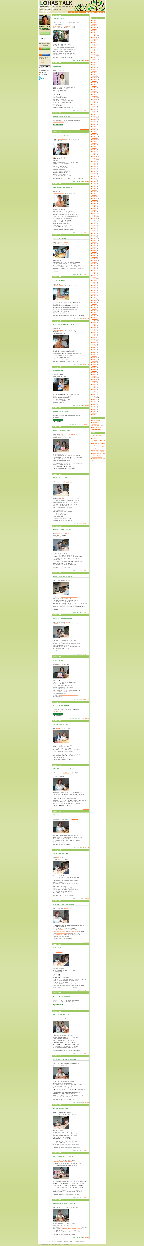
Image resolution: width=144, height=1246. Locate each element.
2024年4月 (94, 49)
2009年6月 (94, 347)
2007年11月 (94, 379)
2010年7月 (94, 325)
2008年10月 (94, 361)
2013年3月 (94, 272)
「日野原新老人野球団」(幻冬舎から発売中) (62, 1161)
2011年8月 (94, 304)
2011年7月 (94, 305)
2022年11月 (94, 77)
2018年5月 (94, 168)
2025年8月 (94, 22)
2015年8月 (94, 223)
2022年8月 (94, 82)
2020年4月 (94, 129)
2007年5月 (94, 389)
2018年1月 (94, 174)
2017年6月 (94, 186)
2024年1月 (94, 54)
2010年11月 (94, 319)
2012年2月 (94, 294)
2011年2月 (94, 314)
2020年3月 (94, 131)
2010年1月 (94, 335)
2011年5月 (94, 309)
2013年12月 (94, 257)
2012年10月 (94, 280)
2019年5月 (94, 148)
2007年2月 (94, 394)
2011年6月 (94, 307)
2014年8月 (94, 243)
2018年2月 (94, 173)
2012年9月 (94, 282)
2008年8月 (94, 364)
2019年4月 (94, 149)
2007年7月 (94, 386)
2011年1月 (94, 315)
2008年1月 (94, 376)
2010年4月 (94, 330)
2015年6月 (94, 226)
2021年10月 (94, 99)
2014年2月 (94, 253)
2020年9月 (94, 121)
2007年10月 (94, 381)
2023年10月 (94, 59)
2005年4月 (94, 414)
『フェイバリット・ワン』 (63, 933)
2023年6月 (94, 66)
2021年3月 (94, 111)
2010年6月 (94, 327)
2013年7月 (94, 265)
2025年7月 (94, 24)
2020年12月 (94, 116)
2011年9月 (94, 302)
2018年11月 (94, 158)
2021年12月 (94, 96)
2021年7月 (94, 104)
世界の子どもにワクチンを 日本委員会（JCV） (63, 26)
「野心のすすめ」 (61, 859)
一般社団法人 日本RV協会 (58, 122)
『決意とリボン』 (75, 931)
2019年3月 (94, 151)
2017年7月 (94, 185)
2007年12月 (94, 377)
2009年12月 (94, 337)
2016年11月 (94, 198)
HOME (41, 78)
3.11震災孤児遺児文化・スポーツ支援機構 (62, 774)
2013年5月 (94, 268)
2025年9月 (94, 20)
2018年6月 (94, 166)
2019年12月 (94, 136)
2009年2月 (94, 354)
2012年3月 (94, 292)
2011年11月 (94, 299)
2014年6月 (94, 247)
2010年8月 (94, 324)
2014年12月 (94, 237)
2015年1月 (94, 235)
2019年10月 (94, 139)
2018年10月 (94, 159)
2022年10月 (94, 79)
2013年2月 (94, 273)
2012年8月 (94, 283)
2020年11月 (94, 118)
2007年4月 (94, 391)
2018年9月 (94, 161)
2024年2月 (94, 52)
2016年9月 (94, 201)
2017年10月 (94, 180)
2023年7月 (94, 64)
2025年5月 (94, 27)
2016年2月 (94, 213)
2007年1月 (94, 396)
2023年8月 (94, 62)
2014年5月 (94, 248)
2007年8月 (94, 384)
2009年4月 (94, 351)
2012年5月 (94, 288)
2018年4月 (94, 169)
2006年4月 (94, 411)
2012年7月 (94, 285)
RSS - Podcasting (44, 55)
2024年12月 (94, 35)
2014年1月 (94, 255)
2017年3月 (94, 191)
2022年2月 (94, 92)
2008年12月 (94, 357)
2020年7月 (94, 124)
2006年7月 (94, 406)
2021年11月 (94, 97)
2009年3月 (94, 352)
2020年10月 (94, 119)
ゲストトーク (86, 60)
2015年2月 (94, 233)
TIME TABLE (45, 74)
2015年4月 (94, 230)
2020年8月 (94, 122)
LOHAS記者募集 (95, 422)
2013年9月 (94, 262)
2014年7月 (94, 245)
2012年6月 (94, 287)
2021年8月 (94, 102)
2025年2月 (94, 32)
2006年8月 (94, 404)
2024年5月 (94, 47)
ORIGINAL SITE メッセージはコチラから (45, 33)
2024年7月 (94, 44)
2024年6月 (94, 45)
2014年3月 (94, 252)
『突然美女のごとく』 (64, 929)
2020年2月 (94, 133)
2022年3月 (94, 91)
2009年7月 (94, 345)
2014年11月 (94, 238)
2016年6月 (94, 206)
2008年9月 (94, 362)
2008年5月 (94, 369)
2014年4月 (94, 250)
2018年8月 (94, 163)
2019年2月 (94, 153)
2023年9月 (94, 61)
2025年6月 (94, 25)
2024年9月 (94, 40)
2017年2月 (94, 193)
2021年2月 (94, 112)
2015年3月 (94, 232)
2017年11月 (94, 178)
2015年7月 (94, 225)
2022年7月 (94, 84)
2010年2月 (94, 334)
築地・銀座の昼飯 (96, 429)
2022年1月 (94, 94)
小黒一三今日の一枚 (96, 427)
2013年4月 (94, 270)
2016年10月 (94, 200)
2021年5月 (94, 107)
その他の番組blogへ (45, 70)
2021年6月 (94, 106)
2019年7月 (94, 144)
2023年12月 (94, 55)
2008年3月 (94, 372)
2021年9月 (94, 101)
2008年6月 (94, 367)
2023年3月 (94, 71)
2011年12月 (94, 297)
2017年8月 (94, 183)
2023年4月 (94, 69)
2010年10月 (94, 320)
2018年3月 (94, 171)
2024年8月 (94, 42)
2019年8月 (94, 143)
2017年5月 (94, 188)
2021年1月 (94, 114)
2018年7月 (94, 164)
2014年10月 (94, 240)
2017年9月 (94, 181)
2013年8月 (94, 263)
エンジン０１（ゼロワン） (62, 796)
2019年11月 (94, 138)
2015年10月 (94, 220)
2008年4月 (94, 371)
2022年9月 (94, 81)
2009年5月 (94, 349)
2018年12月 (94, 156)
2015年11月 (94, 218)
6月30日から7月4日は (97, 438)
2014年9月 (94, 242)
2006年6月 (94, 407)
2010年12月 (94, 317)
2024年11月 (94, 37)
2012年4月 (94, 290)
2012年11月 (94, 278)
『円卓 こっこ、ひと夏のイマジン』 (68, 434)
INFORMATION (95, 420)
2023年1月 (94, 74)
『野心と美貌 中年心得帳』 (59, 931)
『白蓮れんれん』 (60, 934)
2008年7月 (94, 366)
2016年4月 (94, 210)
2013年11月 (94, 258)
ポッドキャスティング (84, 129)
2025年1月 (94, 34)
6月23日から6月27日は (97, 457)
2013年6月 (94, 267)
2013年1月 (94, 275)
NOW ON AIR (45, 72)
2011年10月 (94, 300)
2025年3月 (94, 30)
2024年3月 (94, 50)
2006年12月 (94, 397)
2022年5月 (94, 87)
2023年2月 (94, 72)
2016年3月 (94, 211)
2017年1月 (94, 195)
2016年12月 (94, 196)
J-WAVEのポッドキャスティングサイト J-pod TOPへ (44, 66)
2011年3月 (94, 312)
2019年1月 (94, 154)
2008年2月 (94, 374)
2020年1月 (94, 134)
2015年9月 (94, 221)
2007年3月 (94, 392)
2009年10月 (94, 340)
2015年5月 (94, 228)
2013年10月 (94, 260)
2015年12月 (94, 216)
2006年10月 (94, 401)
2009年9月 (94, 342)
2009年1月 (94, 356)
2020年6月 (94, 126)
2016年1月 (94, 215)
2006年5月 (94, 409)
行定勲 (59, 417)
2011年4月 (94, 310)
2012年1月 (94, 295)
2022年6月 (94, 86)
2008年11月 (94, 359)
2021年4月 (94, 109)
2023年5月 (94, 67)
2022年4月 (94, 89)
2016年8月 (94, 203)
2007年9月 (94, 382)
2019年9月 (94, 141)
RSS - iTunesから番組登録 (44, 48)
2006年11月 (94, 399)
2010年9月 (94, 322)
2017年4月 (94, 190)
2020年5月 (94, 128)
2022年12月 (94, 76)
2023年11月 (94, 57)
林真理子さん (59, 711)
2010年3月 (94, 332)
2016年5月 (94, 208)
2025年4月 (94, 29)
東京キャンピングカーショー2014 (60, 157)
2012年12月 (94, 277)
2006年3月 (94, 413)
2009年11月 (94, 339)
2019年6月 (94, 146)
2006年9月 (94, 403)
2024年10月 (94, 39)
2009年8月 (94, 344)
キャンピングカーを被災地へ (98, 450)
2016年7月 (94, 205)
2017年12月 (94, 176)
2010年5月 (94, 329)
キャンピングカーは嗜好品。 (98, 452)
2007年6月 (94, 387)
